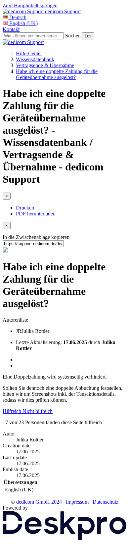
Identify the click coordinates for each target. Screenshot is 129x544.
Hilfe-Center (29, 53)
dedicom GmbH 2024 (39, 502)
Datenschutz (105, 502)
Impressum (77, 502)
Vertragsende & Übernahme (45, 65)
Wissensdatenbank (35, 59)
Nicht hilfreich (37, 411)
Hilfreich (12, 411)
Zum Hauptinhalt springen (30, 5)
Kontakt (11, 29)
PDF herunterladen (36, 213)
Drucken (25, 207)
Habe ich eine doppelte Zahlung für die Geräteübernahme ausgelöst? (57, 74)
